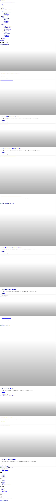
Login (3, 5)
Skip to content (2, 0)
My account (3, 7)
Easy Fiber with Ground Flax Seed (8, 417)
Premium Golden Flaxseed (7, 12)
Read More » (3, 120)
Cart (2, 4)
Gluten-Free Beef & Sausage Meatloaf (9, 459)
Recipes (3, 24)
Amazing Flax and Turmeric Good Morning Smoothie (12, 247)
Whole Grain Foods (6, 15)
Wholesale (3, 23)
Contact (3, 16)
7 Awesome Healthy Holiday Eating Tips (9, 289)
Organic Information (6, 21)
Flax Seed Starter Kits (6, 14)
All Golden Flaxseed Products (7, 26)
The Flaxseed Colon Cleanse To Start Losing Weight (11, 148)
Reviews (5, 19)
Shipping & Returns (6, 35)
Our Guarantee (5, 34)
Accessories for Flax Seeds (7, 29)
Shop (2, 11)
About (3, 17)
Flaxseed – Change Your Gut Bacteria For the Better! (11, 196)
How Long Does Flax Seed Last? (8, 388)
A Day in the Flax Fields (7, 18)
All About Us (5, 32)
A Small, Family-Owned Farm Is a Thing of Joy (10, 72)
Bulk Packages (5, 13)
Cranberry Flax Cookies (6, 318)
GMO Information (6, 22)
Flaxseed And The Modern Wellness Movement (10, 116)
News (2, 37)
